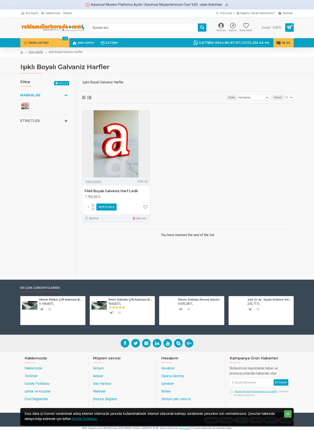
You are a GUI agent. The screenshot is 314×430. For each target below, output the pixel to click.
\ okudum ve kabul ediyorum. (261, 393)
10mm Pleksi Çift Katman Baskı (61, 299)
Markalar (30, 95)
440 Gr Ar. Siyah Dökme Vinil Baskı (269, 299)
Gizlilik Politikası (84, 419)
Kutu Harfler (36, 52)
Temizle (63, 83)
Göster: (278, 97)
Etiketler (30, 121)
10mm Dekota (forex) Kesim (199, 299)
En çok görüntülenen (40, 288)
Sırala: (231, 97)
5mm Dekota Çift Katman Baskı (131, 299)
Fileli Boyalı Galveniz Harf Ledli (111, 191)
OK (288, 413)
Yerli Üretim (93, 181)
